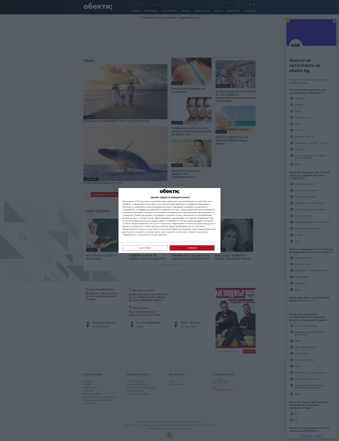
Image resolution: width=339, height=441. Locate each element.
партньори (144, 201)
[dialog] (169, 220)
